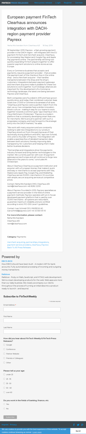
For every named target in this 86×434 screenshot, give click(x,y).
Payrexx (45, 245)
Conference (10, 349)
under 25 (9, 375)
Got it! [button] (78, 431)
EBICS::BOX (7, 261)
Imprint (5, 425)
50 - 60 (9, 388)
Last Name (7, 327)
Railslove (6, 274)
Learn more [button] (37, 432)
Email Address (9, 305)
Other (8, 363)
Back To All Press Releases (19, 248)
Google (9, 345)
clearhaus (36, 245)
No (7, 409)
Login (58, 3)
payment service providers (19, 245)
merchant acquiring (16, 242)
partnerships (31, 242)
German (79, 3)
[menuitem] (42, 3)
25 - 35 (8, 379)
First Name (7, 316)
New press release (43, 3)
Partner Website (12, 354)
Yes (7, 404)
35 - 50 (8, 383)
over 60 (9, 392)
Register (68, 3)
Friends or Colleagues (14, 358)
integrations (43, 242)
